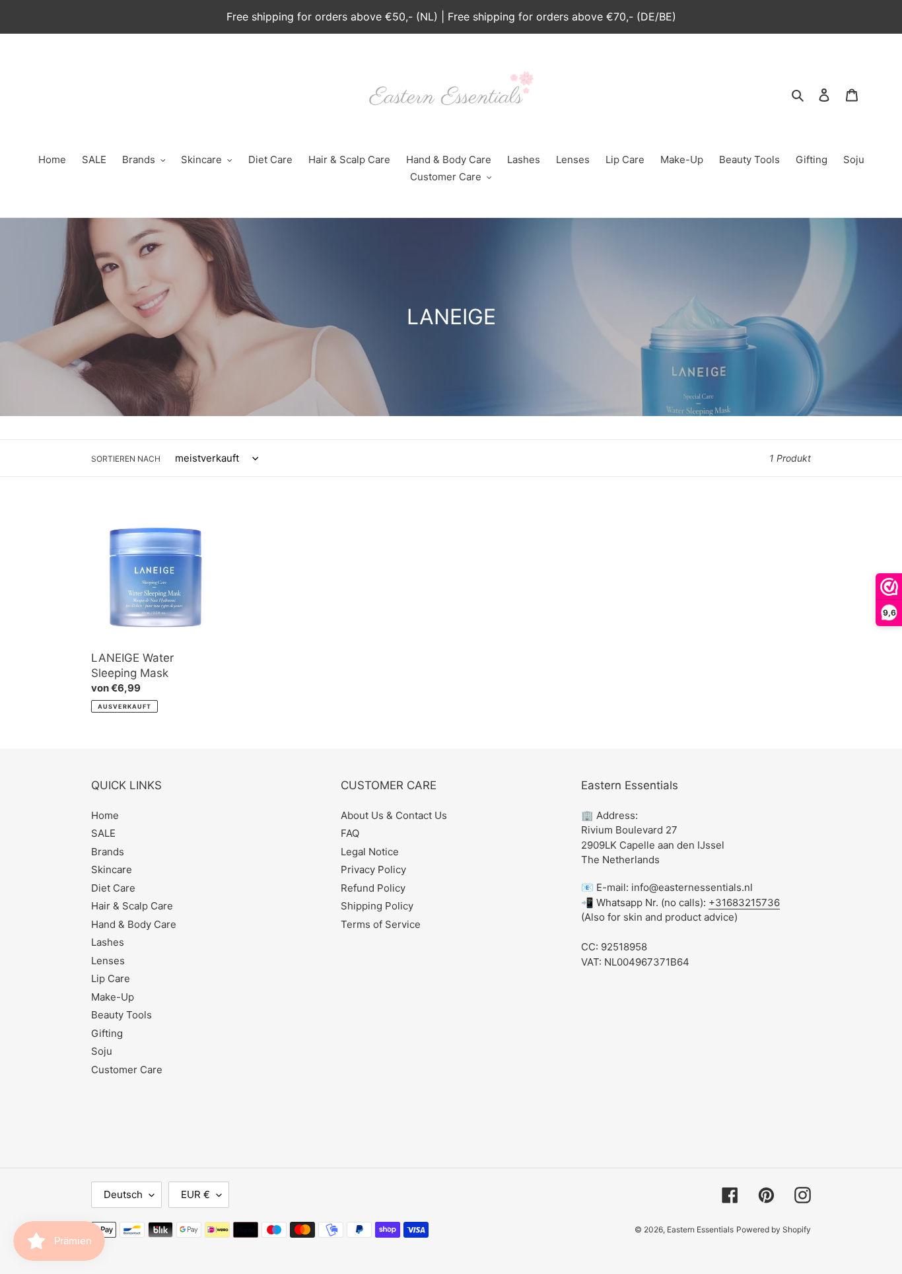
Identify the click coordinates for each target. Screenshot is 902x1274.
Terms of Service (381, 924)
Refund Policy (373, 888)
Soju (101, 1051)
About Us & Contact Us (394, 815)
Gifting (107, 1033)
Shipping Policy (377, 906)
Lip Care (110, 978)
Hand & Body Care (133, 924)
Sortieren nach (125, 459)
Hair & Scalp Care (132, 906)
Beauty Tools (121, 1015)
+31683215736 (744, 902)
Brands (107, 851)
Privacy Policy (373, 869)
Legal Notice (370, 851)
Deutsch (123, 1194)
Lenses (108, 960)
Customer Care (126, 1069)
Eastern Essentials (700, 1229)
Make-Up (112, 997)
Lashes (107, 942)
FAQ (350, 833)
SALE (103, 833)
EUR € (195, 1194)
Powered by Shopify (773, 1229)
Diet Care (113, 888)
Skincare (111, 869)
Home (105, 815)
